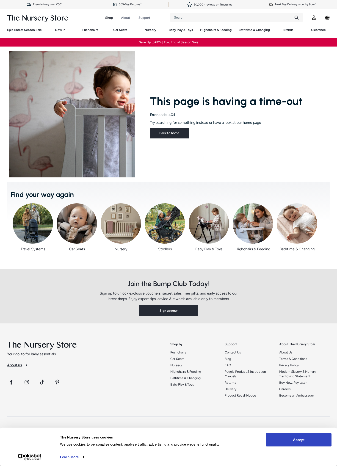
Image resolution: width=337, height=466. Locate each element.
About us (14, 365)
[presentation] (230, 17)
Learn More (69, 457)
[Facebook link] (11, 382)
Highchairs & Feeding (216, 30)
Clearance (318, 30)
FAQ (228, 365)
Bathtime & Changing (254, 30)
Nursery (150, 30)
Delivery (230, 389)
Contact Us (233, 352)
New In (60, 30)
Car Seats (120, 30)
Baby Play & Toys (181, 30)
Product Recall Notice (240, 395)
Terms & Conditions (293, 359)
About (125, 18)
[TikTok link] (42, 382)
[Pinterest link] (58, 382)
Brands (288, 30)
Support (144, 18)
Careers (285, 389)
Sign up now (168, 311)
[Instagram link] (27, 382)
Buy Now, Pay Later (293, 383)
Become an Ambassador (296, 395)
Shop (109, 18)
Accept (298, 440)
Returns (230, 383)
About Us (286, 352)
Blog (228, 359)
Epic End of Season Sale (24, 30)
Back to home (169, 133)
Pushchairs (90, 30)
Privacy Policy (289, 365)
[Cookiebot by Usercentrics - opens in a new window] (30, 457)
